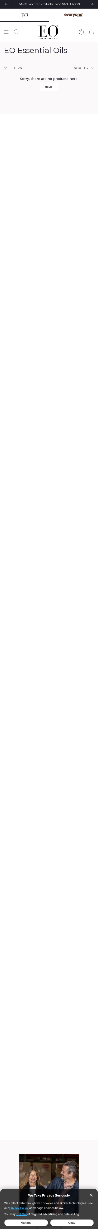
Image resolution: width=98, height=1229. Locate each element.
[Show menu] (6, 32)
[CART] (91, 32)
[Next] (92, 4)
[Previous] (6, 4)
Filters (15, 68)
